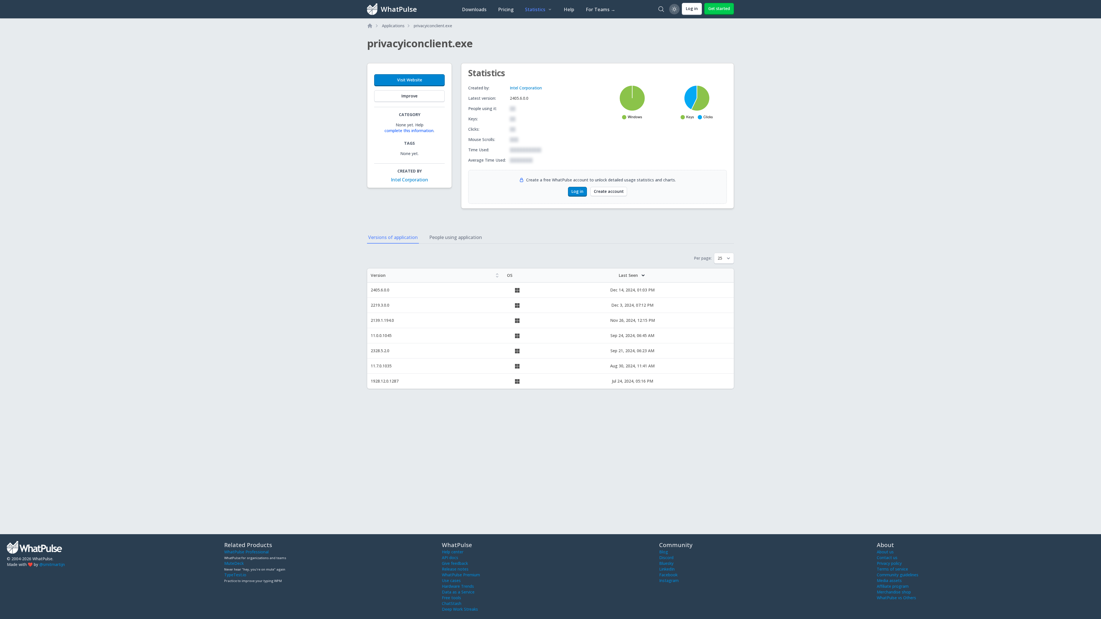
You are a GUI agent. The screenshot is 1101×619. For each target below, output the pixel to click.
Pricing (506, 9)
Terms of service (892, 569)
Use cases (451, 580)
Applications (393, 25)
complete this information (409, 130)
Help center (452, 552)
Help (569, 9)
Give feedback (455, 563)
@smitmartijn (52, 564)
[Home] (370, 26)
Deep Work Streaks (460, 609)
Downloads (474, 9)
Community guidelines (897, 574)
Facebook (668, 574)
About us (885, 552)
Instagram (669, 580)
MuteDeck (234, 563)
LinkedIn (667, 569)
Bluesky (666, 563)
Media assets (889, 580)
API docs (450, 557)
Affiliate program (893, 586)
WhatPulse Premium (461, 574)
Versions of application (393, 237)
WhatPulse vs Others (896, 597)
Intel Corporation (409, 180)
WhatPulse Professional (246, 552)
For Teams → (600, 9)
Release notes (455, 569)
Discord (666, 557)
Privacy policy (889, 563)
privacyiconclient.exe (433, 25)
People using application (455, 237)
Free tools (451, 597)
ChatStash (451, 603)
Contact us (887, 557)
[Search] (661, 9)
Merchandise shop (894, 592)
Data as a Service (458, 592)
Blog (663, 552)
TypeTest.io (235, 574)
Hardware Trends (458, 586)
